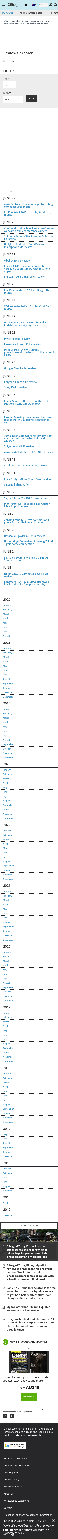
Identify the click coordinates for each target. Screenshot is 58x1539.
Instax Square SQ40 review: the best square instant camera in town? (26, 402)
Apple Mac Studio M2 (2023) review (25, 465)
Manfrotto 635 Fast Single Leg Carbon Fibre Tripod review (27, 505)
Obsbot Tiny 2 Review (17, 260)
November (8, 692)
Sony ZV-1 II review (15, 387)
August (6, 635)
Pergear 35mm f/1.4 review (20, 382)
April (5, 618)
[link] (29, 1342)
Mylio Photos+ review (17, 339)
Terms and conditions (15, 1458)
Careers (8, 1507)
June (5, 627)
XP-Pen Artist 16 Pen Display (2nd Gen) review (27, 213)
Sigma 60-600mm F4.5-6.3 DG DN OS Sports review (26, 559)
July (5, 631)
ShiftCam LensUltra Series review (24, 276)
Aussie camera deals (31, 12)
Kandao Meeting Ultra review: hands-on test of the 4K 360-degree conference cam (28, 419)
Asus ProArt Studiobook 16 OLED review (29, 452)
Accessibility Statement (16, 1500)
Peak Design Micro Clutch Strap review (27, 479)
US (5, 1416)
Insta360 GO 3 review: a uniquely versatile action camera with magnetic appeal (27, 268)
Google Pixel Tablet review (20, 368)
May (5, 622)
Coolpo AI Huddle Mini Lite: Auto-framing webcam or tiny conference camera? (29, 230)
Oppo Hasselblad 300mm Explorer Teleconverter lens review (28, 1308)
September (8, 683)
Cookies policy (11, 1479)
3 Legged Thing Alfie (16, 484)
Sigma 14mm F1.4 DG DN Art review (26, 498)
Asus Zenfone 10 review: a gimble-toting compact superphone (28, 205)
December (8, 696)
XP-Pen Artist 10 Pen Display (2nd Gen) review (27, 308)
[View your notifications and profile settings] (26, 5)
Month (7, 93)
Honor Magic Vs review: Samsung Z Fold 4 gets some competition (28, 543)
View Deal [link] (29, 1396)
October (7, 687)
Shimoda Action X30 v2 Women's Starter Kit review (28, 238)
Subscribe (43, 5)
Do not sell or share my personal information (28, 1514)
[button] (3, 5)
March (6, 613)
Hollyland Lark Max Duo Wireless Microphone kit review (24, 246)
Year (6, 79)
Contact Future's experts (17, 1465)
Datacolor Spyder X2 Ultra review (24, 536)
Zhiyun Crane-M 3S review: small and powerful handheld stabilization (26, 521)
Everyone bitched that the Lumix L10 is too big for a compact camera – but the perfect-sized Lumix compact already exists (30, 1324)
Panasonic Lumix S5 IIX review (22, 344)
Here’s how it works (39, 23)
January (7, 605)
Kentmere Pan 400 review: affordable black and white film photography (26, 583)
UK (11, 1416)
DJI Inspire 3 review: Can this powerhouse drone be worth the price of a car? (29, 352)
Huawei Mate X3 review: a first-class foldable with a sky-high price (26, 324)
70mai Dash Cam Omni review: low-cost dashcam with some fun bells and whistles (28, 438)
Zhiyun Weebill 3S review (19, 446)
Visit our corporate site (28, 1435)
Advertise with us (13, 1486)
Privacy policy (11, 1472)
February (7, 609)
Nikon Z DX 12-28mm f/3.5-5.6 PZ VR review (26, 575)
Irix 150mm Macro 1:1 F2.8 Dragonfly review (26, 291)
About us (9, 1493)
